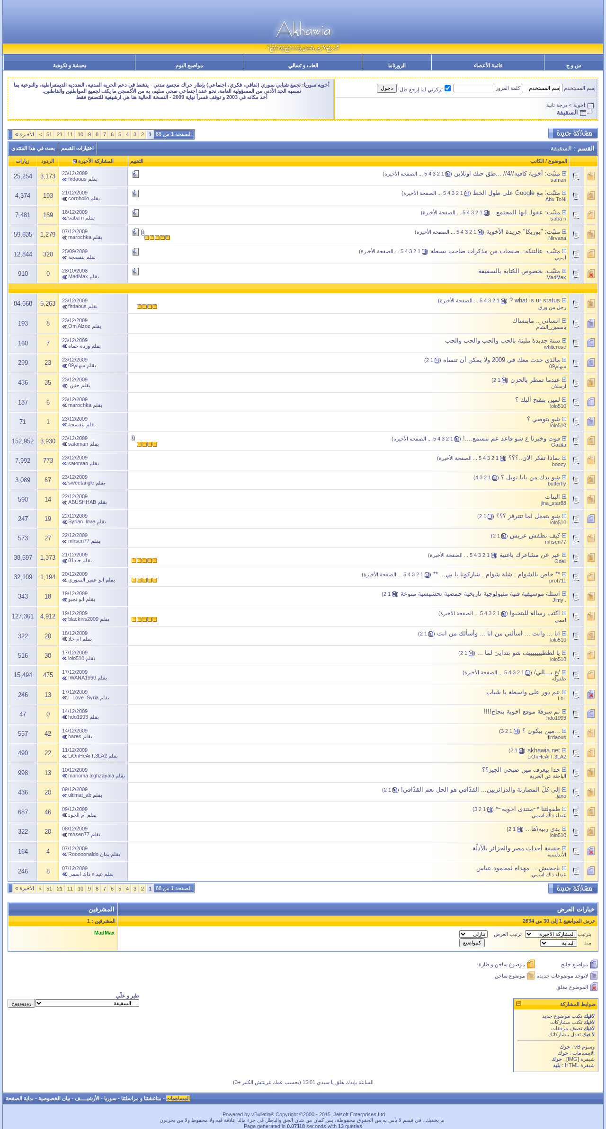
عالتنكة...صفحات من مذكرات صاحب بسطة (486, 251)
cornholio (78, 198)
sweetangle (81, 482)
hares (74, 736)
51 (49, 134)
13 (48, 694)
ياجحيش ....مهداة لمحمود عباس (518, 868)
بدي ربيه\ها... (543, 828)
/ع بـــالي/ (547, 672)
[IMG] (572, 1059)
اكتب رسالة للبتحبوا (535, 613)
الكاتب (537, 161)
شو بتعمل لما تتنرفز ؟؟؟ (528, 516)
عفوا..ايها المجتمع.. (517, 212)
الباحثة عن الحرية (548, 776)
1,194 (47, 577)
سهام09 (557, 366)
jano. (560, 796)
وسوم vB (584, 1047)
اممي (560, 257)
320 (48, 254)
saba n (558, 218)
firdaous (77, 179)
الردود (47, 161)
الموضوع (557, 161)
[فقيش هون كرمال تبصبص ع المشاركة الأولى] (564, 173)
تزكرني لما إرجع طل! (420, 89)
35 (48, 382)
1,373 (47, 557)
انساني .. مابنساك (536, 320)
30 (48, 655)
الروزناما (397, 65)
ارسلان (558, 386)
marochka (79, 237)
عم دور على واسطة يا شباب (523, 692)
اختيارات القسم (77, 148)
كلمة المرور (508, 88)
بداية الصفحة (20, 1098)
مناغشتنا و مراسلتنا (141, 1098)
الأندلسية (556, 854)
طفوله (559, 678)
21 (59, 134)
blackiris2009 (83, 619)
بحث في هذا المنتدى (33, 148)
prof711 (557, 580)
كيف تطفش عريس (535, 535)
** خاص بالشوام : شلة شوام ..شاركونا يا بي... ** (496, 574)
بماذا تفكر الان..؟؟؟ (534, 457)
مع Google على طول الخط (508, 192)
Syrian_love (81, 521)
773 (48, 460)
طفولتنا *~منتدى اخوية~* (528, 808)
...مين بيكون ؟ (541, 730)
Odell (560, 561)
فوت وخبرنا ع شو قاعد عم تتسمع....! (511, 438)
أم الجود (77, 815)
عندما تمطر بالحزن (535, 379)
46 (48, 812)
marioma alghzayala (91, 775)
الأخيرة (24, 134)
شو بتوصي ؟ (543, 419)
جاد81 (74, 560)
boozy (559, 464)
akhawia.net (543, 750)
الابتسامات (583, 1053)
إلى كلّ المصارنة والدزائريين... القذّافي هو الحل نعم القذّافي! (480, 789)
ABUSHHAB (82, 502)
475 (48, 675)
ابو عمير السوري (86, 579)
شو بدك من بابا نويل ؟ (530, 477)
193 (48, 195)
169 (48, 215)
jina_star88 (553, 503)
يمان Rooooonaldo (88, 854)
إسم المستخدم (580, 88)
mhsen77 (555, 542)
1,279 (47, 234)
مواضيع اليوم (189, 65)
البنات (552, 496)
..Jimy (559, 600)
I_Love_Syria (83, 697)
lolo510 (558, 406)
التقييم (136, 161)
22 (48, 753)
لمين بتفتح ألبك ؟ (537, 399)
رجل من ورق (552, 307)
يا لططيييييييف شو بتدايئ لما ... (518, 652)
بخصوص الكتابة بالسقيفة (510, 270)
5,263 (47, 303)
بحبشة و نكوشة (69, 65)
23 (48, 362)
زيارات (22, 161)
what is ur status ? (534, 300)
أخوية (579, 105)
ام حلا (74, 639)
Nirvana (557, 238)
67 (48, 480)
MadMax (556, 277)
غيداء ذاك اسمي (549, 815)
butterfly (557, 483)
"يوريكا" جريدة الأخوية (514, 231)
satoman (78, 444)
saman (558, 180)
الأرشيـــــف (87, 1098)
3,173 (47, 176)
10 (80, 134)
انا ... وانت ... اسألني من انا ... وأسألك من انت (498, 633)
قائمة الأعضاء (488, 65)
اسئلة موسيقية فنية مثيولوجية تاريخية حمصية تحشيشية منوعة (480, 593)
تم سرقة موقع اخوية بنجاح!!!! (522, 711)
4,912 (47, 616)
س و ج (573, 65)
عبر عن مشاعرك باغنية (529, 554)
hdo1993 (556, 718)
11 (70, 134)
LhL (562, 698)
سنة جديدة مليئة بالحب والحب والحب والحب (502, 340)
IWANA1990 (82, 677)
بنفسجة (76, 257)
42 (48, 733)
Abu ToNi (555, 199)
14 (48, 499)
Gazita (558, 445)
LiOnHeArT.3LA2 (546, 756)
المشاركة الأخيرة (96, 161)
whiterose (555, 347)
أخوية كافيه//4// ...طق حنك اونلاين (498, 173)
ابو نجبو (76, 599)
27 (48, 538)
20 (48, 636)
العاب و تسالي (303, 65)
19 (48, 518)
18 (48, 596)
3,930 (47, 441)
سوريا (110, 1098)
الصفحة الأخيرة (400, 173)
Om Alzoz (79, 326)
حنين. (74, 385)
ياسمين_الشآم (551, 327)
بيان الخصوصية (54, 1098)
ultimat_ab (79, 795)
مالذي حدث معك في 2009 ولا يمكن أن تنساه (501, 359)
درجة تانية (556, 105)
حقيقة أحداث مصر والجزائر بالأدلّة (516, 848)
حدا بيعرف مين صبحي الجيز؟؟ (521, 769)
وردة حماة (79, 346)
